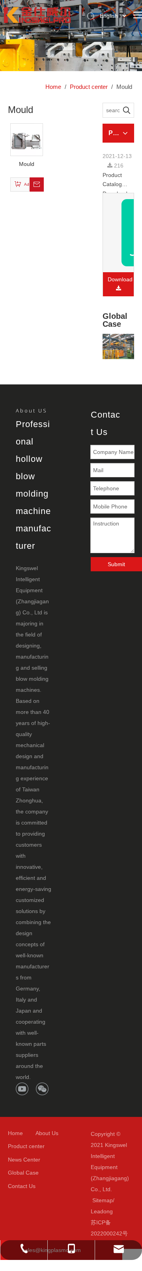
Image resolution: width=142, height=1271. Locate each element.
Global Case (23, 1172)
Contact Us (22, 1186)
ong (108, 1211)
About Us (47, 1133)
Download (120, 279)
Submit (116, 564)
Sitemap (102, 1200)
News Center (24, 1159)
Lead (97, 1211)
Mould (26, 164)
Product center (26, 1146)
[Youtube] (22, 1089)
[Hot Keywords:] (127, 110)
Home (15, 1133)
